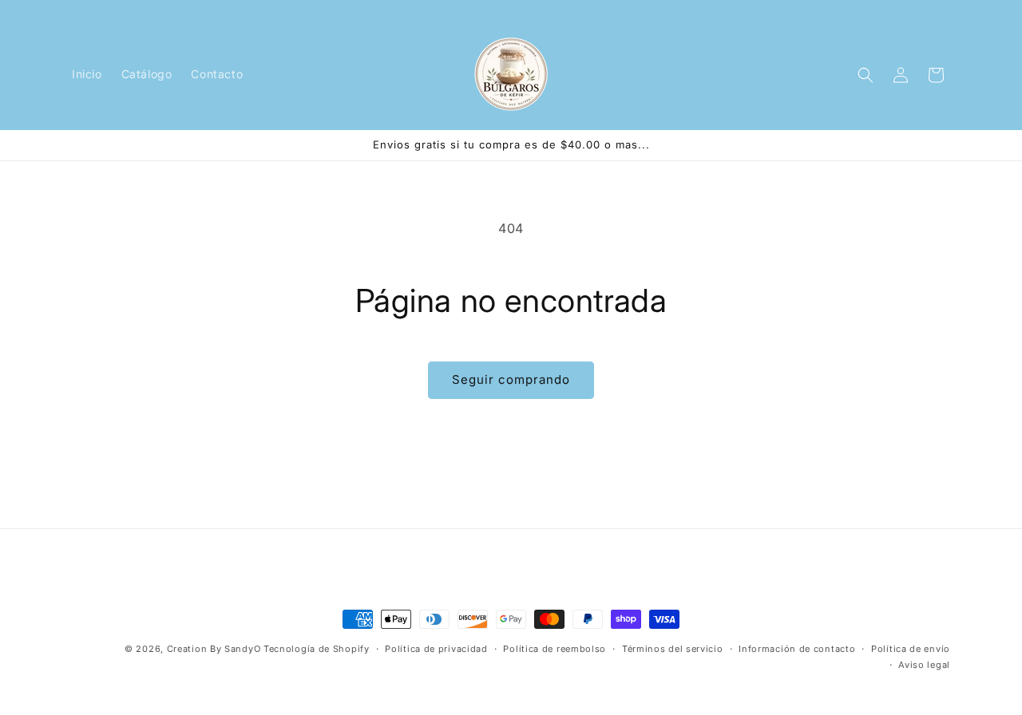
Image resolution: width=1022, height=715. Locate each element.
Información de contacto (797, 648)
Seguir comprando (511, 379)
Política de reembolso (554, 648)
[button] (865, 75)
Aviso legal (924, 664)
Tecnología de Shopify (316, 648)
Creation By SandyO (214, 648)
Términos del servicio (672, 648)
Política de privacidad (436, 648)
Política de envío (910, 648)
